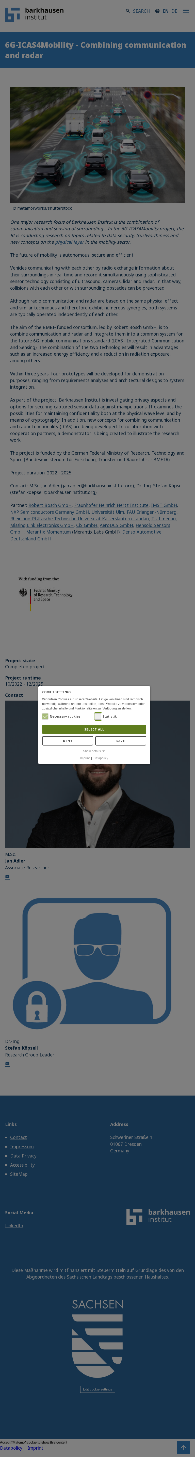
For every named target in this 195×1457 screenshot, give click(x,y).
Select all (94, 729)
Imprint (85, 758)
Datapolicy (100, 758)
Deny (68, 741)
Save (120, 741)
